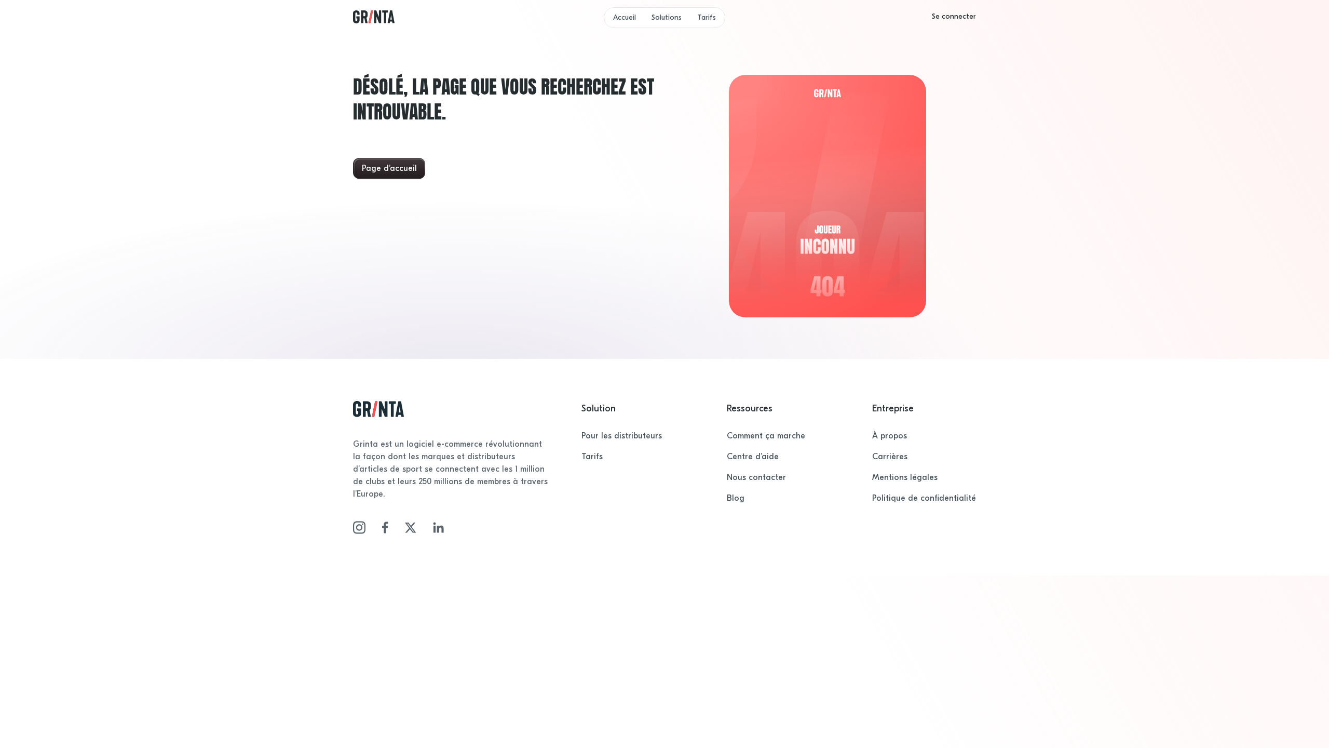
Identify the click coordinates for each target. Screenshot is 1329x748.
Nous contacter (756, 477)
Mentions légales (905, 477)
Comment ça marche (766, 435)
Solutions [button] (667, 17)
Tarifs (706, 17)
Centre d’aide (753, 456)
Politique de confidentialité (924, 498)
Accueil (624, 17)
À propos (889, 435)
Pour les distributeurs (621, 435)
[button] (954, 16)
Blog (735, 498)
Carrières (889, 456)
